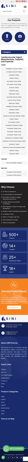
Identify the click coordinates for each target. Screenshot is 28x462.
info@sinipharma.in (11, 334)
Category (3, 369)
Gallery (3, 383)
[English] (17, 1)
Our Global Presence (7, 375)
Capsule (3, 399)
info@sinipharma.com (12, 332)
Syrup (2, 402)
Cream (3, 411)
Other (2, 413)
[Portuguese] (22, 1)
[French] (25, 1)
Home (9, 18)
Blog (2, 386)
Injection (3, 405)
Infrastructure (5, 378)
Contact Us (4, 381)
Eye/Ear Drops (5, 408)
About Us (3, 372)
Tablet (2, 396)
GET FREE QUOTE (13, 307)
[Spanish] (20, 1)
